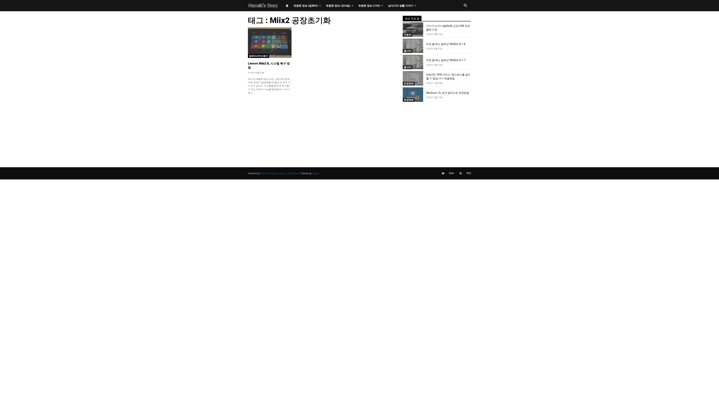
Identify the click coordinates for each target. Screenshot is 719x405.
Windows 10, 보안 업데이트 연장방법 (447, 92)
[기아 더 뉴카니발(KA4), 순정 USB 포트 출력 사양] (413, 29)
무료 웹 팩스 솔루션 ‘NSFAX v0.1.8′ (446, 44)
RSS (469, 173)
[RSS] (460, 173)
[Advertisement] (321, 125)
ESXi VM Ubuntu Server (273, 173)
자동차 (407, 34)
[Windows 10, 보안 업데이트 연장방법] (413, 94)
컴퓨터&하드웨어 (258, 56)
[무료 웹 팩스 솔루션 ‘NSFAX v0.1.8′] (413, 46)
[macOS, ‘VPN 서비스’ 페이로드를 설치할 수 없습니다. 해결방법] (413, 78)
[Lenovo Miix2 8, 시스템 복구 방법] (270, 42)
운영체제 (409, 83)
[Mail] (443, 173)
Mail (451, 173)
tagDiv (315, 173)
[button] (465, 5)
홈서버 (407, 50)
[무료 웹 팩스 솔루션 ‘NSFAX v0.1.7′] (413, 62)
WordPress (293, 173)
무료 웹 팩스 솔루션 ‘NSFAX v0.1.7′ (446, 60)
